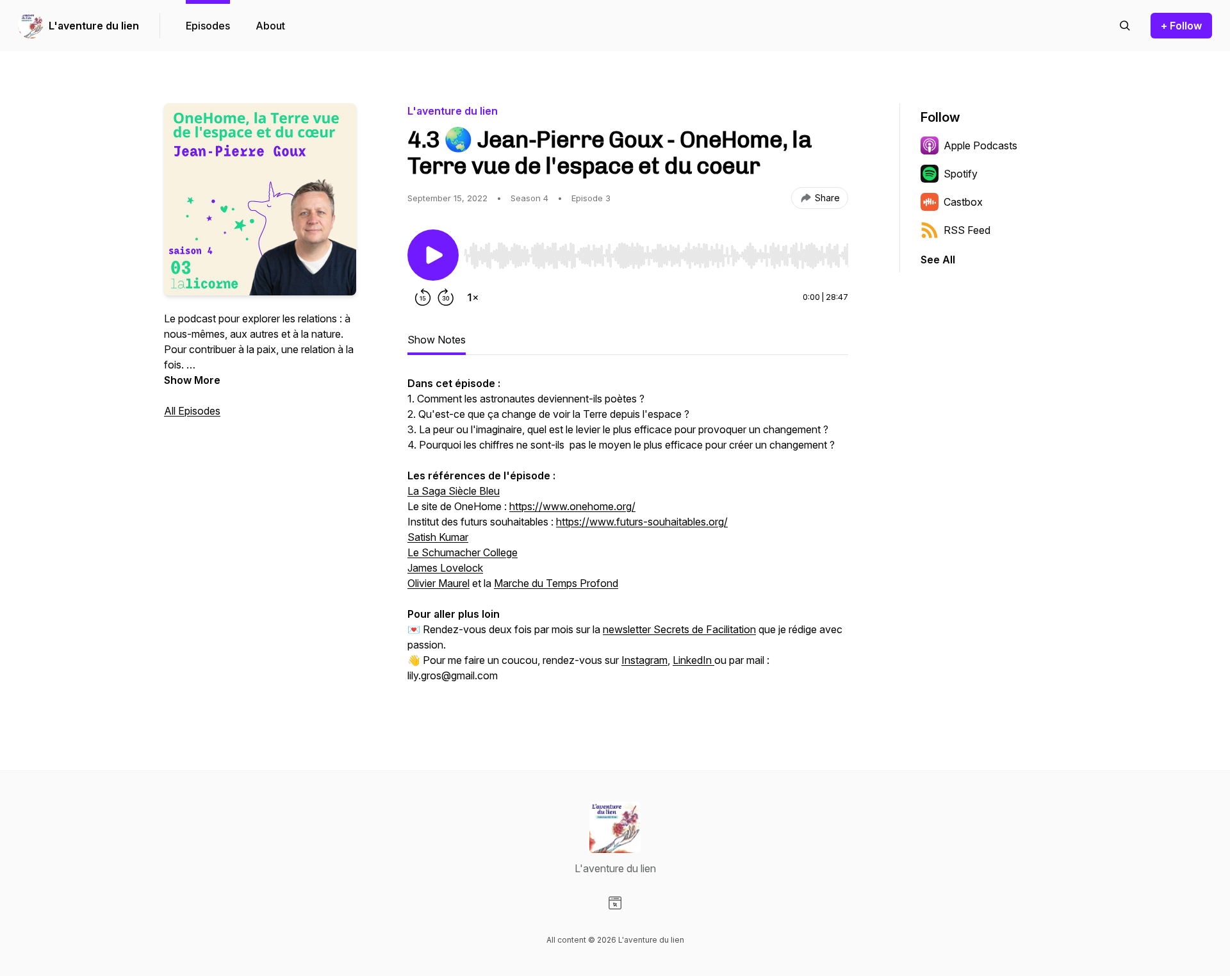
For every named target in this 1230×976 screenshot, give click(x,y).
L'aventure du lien (94, 25)
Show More (192, 380)
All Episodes (192, 410)
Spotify (961, 173)
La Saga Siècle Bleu (453, 490)
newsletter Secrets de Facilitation (679, 629)
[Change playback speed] (473, 297)
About (270, 25)
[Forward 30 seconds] (446, 297)
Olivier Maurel (438, 583)
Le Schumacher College (462, 552)
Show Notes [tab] (436, 339)
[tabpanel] (627, 537)
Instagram (644, 660)
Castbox (963, 201)
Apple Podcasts (980, 145)
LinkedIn (693, 660)
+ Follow (1181, 25)
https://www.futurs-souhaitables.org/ (642, 521)
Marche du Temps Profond (556, 583)
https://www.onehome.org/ (572, 506)
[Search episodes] (1125, 25)
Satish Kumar (437, 537)
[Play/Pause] (433, 255)
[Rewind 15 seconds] (423, 297)
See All (938, 259)
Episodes (208, 25)
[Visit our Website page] (615, 903)
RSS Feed (967, 230)
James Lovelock (445, 567)
